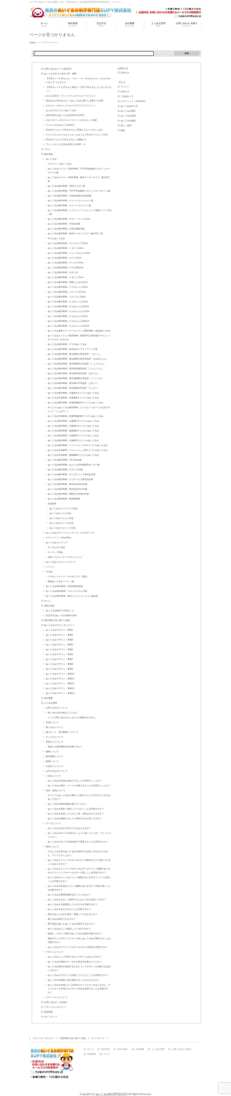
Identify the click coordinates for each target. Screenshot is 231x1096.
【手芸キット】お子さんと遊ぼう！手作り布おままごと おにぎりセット (78, 89)
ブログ (47, 149)
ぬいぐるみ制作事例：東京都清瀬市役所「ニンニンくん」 (76, 368)
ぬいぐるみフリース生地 (61, 523)
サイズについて (53, 823)
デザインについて (54, 952)
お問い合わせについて (56, 708)
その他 (49, 571)
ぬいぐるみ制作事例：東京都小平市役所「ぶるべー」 (74, 383)
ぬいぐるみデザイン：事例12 (60, 683)
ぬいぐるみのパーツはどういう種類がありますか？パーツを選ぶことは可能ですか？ (79, 879)
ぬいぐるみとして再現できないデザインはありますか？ (75, 957)
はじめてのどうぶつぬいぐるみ (61, 110)
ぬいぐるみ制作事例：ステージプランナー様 (69, 205)
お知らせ (123, 68)
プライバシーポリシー (55, 1007)
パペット (50, 567)
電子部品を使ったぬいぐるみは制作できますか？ (71, 924)
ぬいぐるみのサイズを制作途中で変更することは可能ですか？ (78, 842)
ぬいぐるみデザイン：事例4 (59, 644)
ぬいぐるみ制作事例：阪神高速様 (64, 498)
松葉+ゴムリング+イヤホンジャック (65, 557)
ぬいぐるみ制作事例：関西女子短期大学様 (68, 494)
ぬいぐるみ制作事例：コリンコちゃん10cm (69, 253)
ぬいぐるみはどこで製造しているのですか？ (69, 928)
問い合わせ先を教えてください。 (64, 712)
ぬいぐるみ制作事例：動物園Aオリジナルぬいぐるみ (73, 430)
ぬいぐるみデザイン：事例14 (60, 693)
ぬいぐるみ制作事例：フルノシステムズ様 (66, 591)
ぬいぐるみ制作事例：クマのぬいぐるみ (67, 344)
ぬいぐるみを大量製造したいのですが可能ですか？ (72, 904)
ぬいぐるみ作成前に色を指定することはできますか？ (74, 980)
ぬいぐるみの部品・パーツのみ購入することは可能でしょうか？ (79, 785)
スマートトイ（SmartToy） (59, 537)
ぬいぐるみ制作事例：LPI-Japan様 (65, 460)
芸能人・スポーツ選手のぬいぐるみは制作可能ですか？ (75, 933)
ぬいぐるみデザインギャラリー (59, 625)
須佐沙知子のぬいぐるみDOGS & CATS (65, 115)
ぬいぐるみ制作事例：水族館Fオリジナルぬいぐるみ (73, 440)
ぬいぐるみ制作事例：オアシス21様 (65, 469)
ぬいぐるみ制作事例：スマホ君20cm (65, 267)
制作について (52, 846)
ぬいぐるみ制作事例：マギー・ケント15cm (69, 219)
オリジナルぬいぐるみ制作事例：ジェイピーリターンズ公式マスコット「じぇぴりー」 (79, 409)
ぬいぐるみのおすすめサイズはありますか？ (69, 828)
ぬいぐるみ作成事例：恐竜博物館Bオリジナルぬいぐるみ (75, 416)
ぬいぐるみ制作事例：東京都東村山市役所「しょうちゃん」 (77, 363)
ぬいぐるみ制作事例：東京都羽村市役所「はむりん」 (74, 373)
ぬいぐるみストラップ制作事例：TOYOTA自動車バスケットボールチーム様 (79, 170)
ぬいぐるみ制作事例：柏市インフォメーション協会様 (72, 596)
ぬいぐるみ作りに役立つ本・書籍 (60, 73)
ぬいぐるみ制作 (128, 111)
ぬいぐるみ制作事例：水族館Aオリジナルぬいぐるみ (73, 393)
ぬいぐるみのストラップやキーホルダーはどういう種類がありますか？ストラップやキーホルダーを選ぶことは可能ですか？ (79, 871)
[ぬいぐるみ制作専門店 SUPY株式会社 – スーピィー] (115, 13)
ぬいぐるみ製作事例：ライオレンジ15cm (68, 287)
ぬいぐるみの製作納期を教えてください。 (68, 804)
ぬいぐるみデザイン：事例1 (59, 630)
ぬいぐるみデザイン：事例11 (60, 678)
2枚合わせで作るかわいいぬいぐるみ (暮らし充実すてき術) (74, 100)
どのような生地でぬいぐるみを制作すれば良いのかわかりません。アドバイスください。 (78, 853)
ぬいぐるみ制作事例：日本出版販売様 (66, 228)
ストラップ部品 (55, 552)
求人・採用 (126, 125)
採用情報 (48, 1012)
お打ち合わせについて (56, 771)
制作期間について (54, 756)
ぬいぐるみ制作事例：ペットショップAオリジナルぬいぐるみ (78, 445)
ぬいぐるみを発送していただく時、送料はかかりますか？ (76, 813)
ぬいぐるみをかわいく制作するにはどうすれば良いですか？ (77, 899)
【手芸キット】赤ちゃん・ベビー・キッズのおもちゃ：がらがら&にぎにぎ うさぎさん (78, 80)
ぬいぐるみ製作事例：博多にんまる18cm (68, 282)
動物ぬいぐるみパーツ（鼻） (62, 581)
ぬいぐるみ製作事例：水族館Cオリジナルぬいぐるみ (73, 421)
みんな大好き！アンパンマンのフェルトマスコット (71, 96)
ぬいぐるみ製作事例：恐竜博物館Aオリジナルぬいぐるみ (75, 402)
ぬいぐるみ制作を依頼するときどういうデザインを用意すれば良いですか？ (79, 968)
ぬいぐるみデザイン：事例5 (59, 649)
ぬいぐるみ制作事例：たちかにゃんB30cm (68, 321)
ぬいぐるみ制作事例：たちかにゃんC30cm (68, 326)
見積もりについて (54, 742)
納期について (52, 761)
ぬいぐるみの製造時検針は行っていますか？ (69, 894)
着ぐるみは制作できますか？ (62, 919)
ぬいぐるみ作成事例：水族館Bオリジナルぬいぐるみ (73, 397)
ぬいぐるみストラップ (56, 542)
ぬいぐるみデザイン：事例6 (59, 654)
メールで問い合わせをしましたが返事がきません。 (72, 717)
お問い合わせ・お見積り (56, 1002)
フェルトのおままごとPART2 (60, 125)
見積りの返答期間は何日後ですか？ (65, 746)
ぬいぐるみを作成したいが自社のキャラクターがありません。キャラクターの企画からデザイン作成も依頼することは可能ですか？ (79, 989)
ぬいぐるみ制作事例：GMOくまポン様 (66, 186)
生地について (52, 722)
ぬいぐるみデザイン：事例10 (60, 674)
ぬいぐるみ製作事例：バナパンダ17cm (67, 292)
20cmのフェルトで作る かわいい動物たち (66, 139)
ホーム (47, 601)
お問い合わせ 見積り (182, 1049)
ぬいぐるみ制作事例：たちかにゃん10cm (68, 301)
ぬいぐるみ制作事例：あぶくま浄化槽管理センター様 (74, 464)
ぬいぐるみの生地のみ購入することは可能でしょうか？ (75, 780)
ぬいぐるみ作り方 (129, 106)
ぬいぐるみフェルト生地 (61, 518)
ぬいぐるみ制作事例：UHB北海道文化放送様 (69, 195)
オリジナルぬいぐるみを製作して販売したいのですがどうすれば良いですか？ (79, 797)
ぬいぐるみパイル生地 (60, 513)
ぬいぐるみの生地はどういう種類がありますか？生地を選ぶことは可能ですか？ (79, 888)
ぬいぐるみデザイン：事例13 (60, 688)
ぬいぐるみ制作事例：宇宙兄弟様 (64, 224)
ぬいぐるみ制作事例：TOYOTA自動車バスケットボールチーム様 (79, 191)
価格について (52, 751)
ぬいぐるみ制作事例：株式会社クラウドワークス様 (72, 349)
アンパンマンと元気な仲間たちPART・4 (65, 144)
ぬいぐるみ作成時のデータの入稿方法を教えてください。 (76, 961)
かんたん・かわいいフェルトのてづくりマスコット (71, 105)
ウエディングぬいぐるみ (59, 164)
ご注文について (53, 776)
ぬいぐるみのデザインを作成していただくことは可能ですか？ (78, 975)
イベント (125, 86)
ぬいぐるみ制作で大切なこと (60, 610)
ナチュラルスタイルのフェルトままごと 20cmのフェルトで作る (77, 134)
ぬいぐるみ (51, 159)
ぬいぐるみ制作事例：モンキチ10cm (65, 262)
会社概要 (48, 698)
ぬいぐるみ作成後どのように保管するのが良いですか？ (75, 818)
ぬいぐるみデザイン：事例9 (59, 669)
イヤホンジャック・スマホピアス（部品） (68, 576)
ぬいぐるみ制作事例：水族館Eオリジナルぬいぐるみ (73, 435)
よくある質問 (50, 703)
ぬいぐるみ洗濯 (128, 116)
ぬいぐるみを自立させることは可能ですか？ (69, 909)
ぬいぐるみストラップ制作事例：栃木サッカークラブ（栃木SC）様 (79, 179)
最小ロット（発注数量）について (62, 732)
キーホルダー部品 (56, 547)
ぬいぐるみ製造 (128, 120)
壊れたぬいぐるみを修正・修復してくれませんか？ (72, 914)
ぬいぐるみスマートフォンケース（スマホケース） (71, 533)
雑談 (123, 130)
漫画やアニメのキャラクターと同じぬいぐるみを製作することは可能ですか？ (79, 940)
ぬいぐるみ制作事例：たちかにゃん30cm (68, 316)
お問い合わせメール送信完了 (58, 69)
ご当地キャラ (127, 96)
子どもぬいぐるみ (56, 238)
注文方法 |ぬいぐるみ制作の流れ (61, 615)
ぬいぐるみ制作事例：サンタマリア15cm (68, 243)
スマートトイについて (56, 997)
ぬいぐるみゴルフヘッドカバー (61, 562)
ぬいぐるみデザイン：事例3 (59, 639)
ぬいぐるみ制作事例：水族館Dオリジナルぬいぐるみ (73, 426)
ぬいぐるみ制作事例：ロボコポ (63, 272)
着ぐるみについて (54, 727)
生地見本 (52, 503)
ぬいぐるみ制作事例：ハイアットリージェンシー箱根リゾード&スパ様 (80, 212)
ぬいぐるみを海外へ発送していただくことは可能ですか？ (76, 809)
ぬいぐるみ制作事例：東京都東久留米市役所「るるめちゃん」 (78, 359)
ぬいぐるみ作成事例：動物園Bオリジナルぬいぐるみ (73, 455)
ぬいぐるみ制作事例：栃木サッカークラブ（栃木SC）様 (75, 233)
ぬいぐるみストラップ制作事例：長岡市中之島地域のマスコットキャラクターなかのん (79, 337)
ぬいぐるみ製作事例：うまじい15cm (65, 277)
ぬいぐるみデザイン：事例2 (59, 635)
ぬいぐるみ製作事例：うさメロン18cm (67, 296)
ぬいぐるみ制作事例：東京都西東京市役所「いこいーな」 (76, 378)
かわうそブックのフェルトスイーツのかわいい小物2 (71, 120)
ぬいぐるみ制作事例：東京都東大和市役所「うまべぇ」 (75, 354)
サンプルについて (54, 737)
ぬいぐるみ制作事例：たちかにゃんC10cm (68, 311)
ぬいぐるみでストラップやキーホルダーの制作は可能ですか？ (78, 947)
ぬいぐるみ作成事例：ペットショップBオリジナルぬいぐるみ (78, 450)
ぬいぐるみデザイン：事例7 (59, 659)
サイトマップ (50, 1017)
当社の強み (49, 605)
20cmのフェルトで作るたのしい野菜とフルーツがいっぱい (74, 130)
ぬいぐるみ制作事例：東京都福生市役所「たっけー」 (74, 388)
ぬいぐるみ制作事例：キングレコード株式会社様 (71, 474)
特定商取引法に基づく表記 (57, 620)
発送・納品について (55, 790)
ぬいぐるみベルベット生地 (62, 528)
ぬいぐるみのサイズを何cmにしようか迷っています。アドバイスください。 (79, 835)
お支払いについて (54, 766)
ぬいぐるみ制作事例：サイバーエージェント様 (70, 200)
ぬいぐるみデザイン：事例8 (59, 664)
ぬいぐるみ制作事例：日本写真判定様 (64, 586)
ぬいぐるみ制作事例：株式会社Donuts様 (67, 484)
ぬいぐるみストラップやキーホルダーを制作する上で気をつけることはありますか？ (79, 862)
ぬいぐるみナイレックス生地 (63, 508)
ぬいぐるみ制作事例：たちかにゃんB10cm (68, 306)
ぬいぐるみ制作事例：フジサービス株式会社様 (70, 479)
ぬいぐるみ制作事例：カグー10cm (64, 258)
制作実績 (48, 154)
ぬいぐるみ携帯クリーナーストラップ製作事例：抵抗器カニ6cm (79, 331)
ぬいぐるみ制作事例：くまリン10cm (65, 248)
